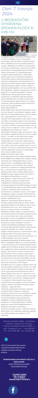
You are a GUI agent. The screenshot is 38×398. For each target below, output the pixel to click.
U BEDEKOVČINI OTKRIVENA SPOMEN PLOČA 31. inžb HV (17, 26)
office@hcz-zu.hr (15, 328)
